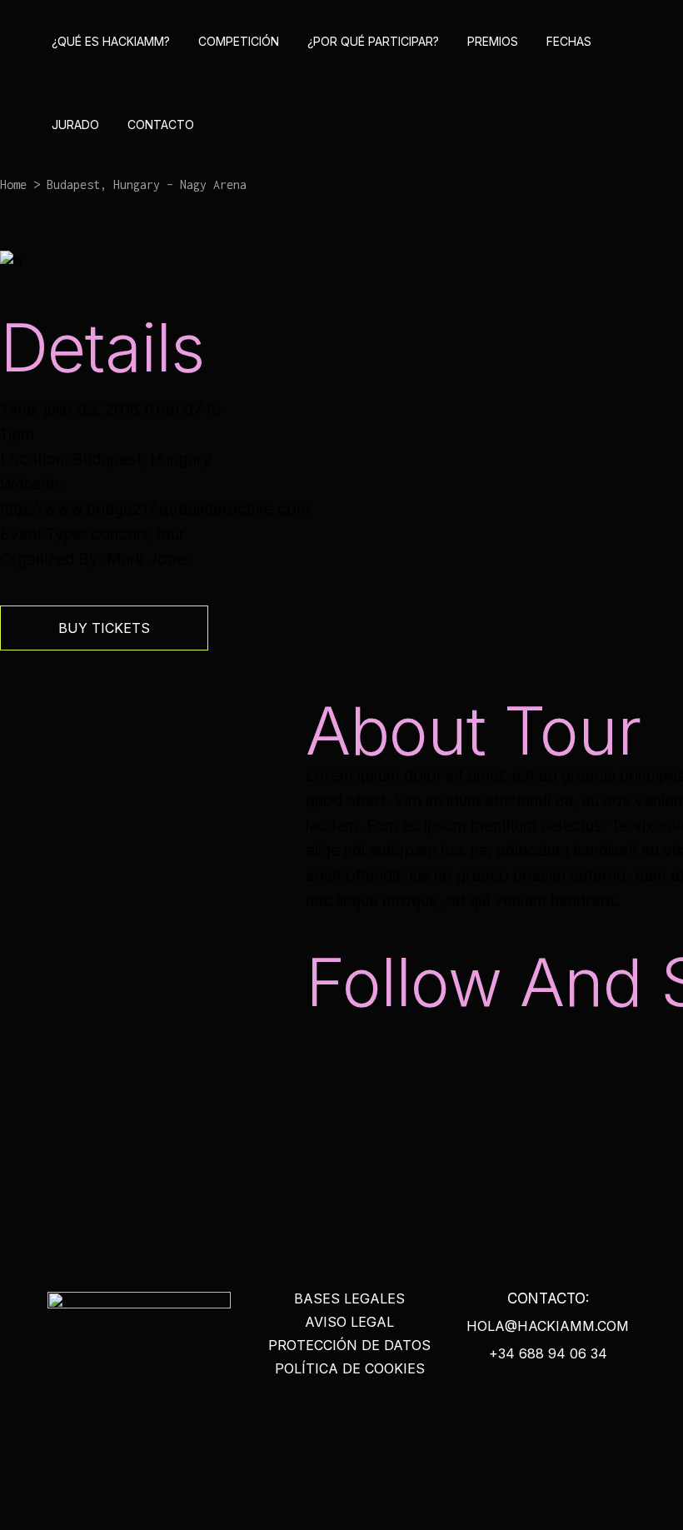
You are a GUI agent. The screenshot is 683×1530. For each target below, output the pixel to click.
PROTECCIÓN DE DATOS (349, 1345)
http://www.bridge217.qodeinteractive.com (155, 509)
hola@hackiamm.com (547, 1326)
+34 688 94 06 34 (548, 1353)
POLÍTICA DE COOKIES (350, 1368)
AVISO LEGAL (349, 1321)
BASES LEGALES (349, 1298)
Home (13, 184)
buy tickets (104, 628)
